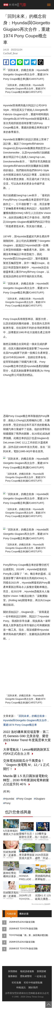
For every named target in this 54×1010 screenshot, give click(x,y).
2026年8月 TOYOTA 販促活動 (23, 928)
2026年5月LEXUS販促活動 (22, 942)
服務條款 (12, 976)
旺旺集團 (16, 982)
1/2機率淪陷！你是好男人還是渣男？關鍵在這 (43, 835)
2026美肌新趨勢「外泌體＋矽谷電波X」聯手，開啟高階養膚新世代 (43, 856)
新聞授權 (41, 971)
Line (20, 62)
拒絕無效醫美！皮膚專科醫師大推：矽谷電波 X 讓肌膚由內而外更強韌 (11, 853)
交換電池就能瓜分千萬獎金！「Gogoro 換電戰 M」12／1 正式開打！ (26, 765)
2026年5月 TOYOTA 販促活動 (23, 948)
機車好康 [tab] (24, 914)
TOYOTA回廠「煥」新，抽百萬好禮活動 (28, 935)
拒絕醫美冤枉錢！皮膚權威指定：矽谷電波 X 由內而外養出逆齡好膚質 (11, 894)
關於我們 (33, 987)
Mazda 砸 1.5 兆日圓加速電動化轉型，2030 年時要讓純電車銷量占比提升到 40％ (26, 780)
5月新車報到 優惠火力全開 (11, 832)
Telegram (34, 62)
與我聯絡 (12, 971)
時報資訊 (21, 987)
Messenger (13, 62)
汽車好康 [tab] (11, 914)
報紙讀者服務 (27, 971)
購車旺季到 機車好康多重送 (11, 875)
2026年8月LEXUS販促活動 (22, 922)
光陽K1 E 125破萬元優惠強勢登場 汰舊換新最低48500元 (43, 897)
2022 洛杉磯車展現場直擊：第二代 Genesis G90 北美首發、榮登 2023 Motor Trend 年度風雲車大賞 (27, 736)
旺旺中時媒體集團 (33, 982)
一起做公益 (40, 976)
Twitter (27, 62)
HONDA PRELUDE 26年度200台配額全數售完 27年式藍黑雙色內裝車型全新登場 (27, 877)
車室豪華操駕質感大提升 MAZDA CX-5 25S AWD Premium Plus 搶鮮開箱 (27, 856)
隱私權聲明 (26, 976)
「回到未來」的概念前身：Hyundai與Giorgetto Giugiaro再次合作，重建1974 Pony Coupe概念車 (26, 720)
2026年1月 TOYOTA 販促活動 (26, 897)
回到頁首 (48, 1004)
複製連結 (40, 62)
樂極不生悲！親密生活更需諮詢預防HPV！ (27, 835)
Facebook (6, 62)
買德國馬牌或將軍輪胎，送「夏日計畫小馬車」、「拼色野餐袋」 (43, 877)
